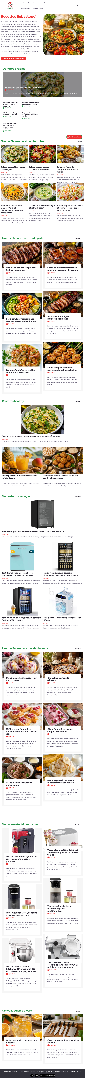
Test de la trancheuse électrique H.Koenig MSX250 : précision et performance (62, 965)
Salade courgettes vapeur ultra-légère (23, 87)
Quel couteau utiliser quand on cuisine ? (63, 1041)
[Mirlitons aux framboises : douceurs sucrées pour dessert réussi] (22, 716)
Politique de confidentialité (47, 1075)
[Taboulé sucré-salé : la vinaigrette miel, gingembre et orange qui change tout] (14, 192)
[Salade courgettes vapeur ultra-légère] (14, 154)
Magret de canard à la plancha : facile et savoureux (10, 104)
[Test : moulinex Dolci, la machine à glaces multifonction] (63, 892)
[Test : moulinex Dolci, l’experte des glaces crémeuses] (22, 899)
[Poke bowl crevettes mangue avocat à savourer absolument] (22, 306)
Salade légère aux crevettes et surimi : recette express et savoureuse (70, 207)
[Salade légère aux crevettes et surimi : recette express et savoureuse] (70, 192)
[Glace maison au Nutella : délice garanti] (22, 770)
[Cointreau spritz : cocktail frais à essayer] (22, 1027)
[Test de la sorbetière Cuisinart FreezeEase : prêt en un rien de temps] (63, 839)
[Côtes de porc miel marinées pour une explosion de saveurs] (63, 255)
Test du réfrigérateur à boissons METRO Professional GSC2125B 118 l (33, 531)
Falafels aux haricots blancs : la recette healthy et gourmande (60, 476)
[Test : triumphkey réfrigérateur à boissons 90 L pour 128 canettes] (22, 601)
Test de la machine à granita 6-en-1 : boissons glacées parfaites (10, 126)
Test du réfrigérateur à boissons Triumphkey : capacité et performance (60, 574)
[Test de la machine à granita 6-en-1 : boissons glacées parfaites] (22, 842)
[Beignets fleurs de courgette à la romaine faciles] (70, 154)
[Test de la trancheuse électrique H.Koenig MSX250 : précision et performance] (63, 948)
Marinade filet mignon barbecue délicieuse (58, 317)
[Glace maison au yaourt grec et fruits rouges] (22, 665)
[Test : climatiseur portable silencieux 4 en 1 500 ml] (63, 601)
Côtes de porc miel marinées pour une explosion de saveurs (62, 268)
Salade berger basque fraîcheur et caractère (11, 114)
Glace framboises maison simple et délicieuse (60, 730)
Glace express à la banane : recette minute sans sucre (61, 781)
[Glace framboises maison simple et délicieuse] (63, 716)
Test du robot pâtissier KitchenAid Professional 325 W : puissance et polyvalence (21, 969)
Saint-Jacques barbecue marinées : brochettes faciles (62, 368)
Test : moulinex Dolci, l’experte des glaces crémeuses (21, 914)
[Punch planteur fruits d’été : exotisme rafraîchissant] (22, 460)
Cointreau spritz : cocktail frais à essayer (21, 1041)
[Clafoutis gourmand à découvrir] (63, 665)
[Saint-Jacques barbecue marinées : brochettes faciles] (63, 355)
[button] (78, 6)
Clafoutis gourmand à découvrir (58, 679)
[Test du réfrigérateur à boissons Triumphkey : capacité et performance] (63, 556)
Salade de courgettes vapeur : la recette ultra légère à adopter (31, 436)
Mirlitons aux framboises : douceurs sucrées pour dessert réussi (21, 731)
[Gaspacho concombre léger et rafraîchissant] (42, 192)
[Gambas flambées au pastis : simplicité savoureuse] (22, 357)
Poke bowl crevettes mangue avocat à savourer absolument (21, 320)
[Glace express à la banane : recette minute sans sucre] (63, 767)
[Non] (83, 1073)
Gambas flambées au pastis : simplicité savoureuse (20, 371)
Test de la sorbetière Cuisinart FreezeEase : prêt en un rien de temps (62, 852)
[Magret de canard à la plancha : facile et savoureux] (22, 255)
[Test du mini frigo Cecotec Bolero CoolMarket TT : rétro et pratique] (22, 556)
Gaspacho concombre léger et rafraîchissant (42, 206)
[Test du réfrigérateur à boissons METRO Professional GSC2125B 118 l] (42, 514)
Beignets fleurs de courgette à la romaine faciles (30, 114)
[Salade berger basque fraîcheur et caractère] (42, 154)
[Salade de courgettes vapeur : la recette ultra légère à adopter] (42, 419)
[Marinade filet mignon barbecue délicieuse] (63, 303)
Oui (32, 1075)
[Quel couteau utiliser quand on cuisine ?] (63, 1027)
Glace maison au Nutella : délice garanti (19, 783)
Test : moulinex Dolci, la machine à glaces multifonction (59, 908)
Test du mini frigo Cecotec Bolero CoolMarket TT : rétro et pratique (17, 574)
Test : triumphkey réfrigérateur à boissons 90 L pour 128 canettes (21, 619)
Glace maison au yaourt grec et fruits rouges (30, 103)
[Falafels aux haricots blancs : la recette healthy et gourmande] (62, 460)
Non (37, 1075)
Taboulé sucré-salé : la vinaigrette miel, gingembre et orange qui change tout (12, 209)
